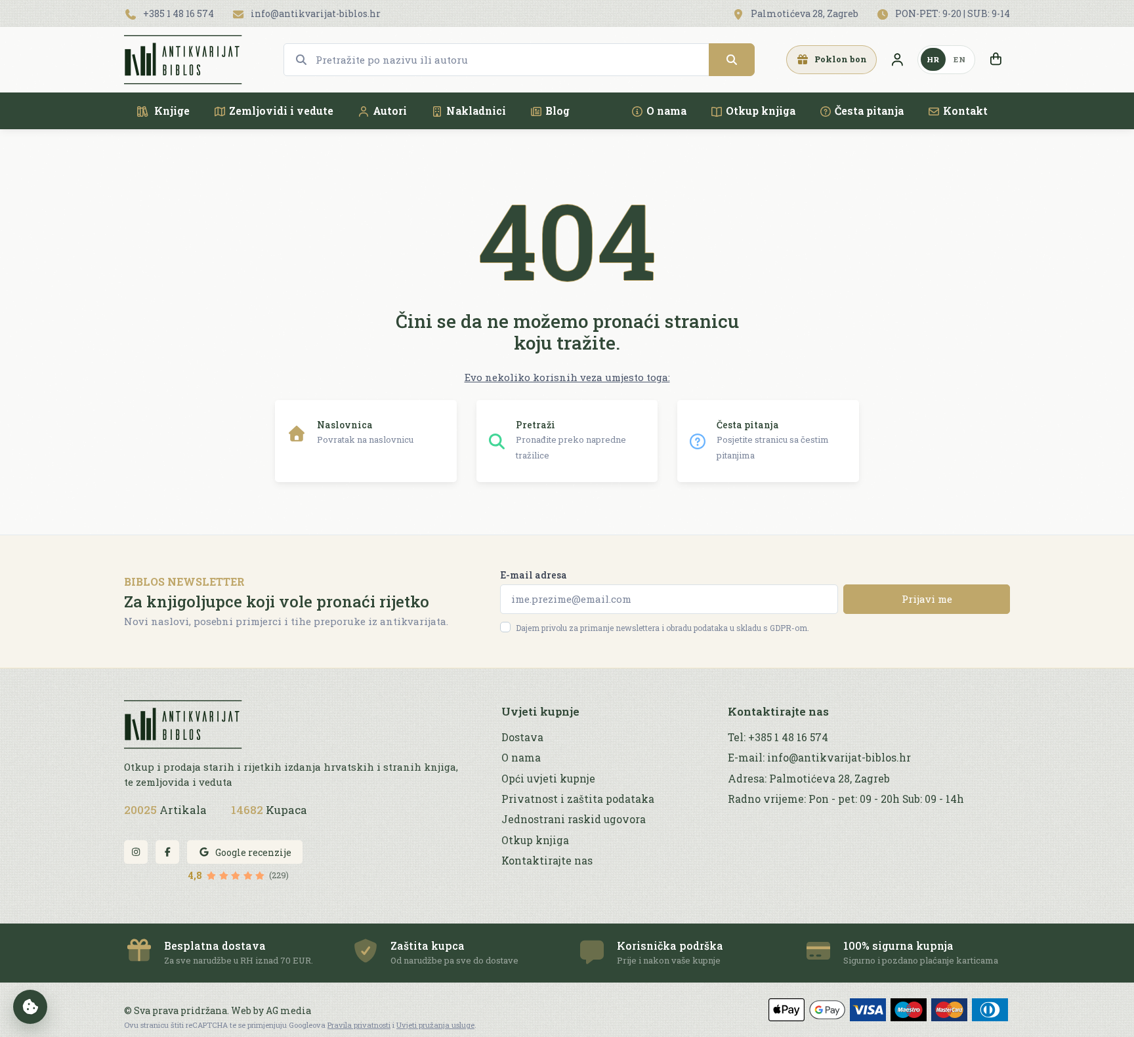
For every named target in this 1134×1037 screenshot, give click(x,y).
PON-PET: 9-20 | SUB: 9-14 (951, 13)
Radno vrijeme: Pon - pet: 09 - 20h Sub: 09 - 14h (846, 798)
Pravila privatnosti (358, 1025)
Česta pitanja (869, 110)
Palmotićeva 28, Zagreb (803, 13)
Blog (557, 110)
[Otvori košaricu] (995, 59)
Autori (390, 110)
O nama (666, 110)
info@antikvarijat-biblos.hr (315, 13)
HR (933, 59)
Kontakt (965, 110)
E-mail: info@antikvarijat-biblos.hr (819, 757)
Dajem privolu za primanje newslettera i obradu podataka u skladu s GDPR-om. (662, 627)
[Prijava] (897, 59)
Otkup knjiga (760, 110)
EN (959, 59)
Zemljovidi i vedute (281, 110)
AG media (288, 1010)
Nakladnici (476, 110)
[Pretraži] (732, 59)
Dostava (522, 737)
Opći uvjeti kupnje (548, 778)
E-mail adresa (533, 575)
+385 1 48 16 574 (177, 13)
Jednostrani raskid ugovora (573, 819)
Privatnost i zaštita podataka (577, 798)
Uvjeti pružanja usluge (435, 1025)
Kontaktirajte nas (547, 860)
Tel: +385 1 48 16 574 (778, 737)
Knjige (171, 110)
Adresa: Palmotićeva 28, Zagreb (809, 778)
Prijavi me (927, 598)
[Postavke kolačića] (30, 1007)
